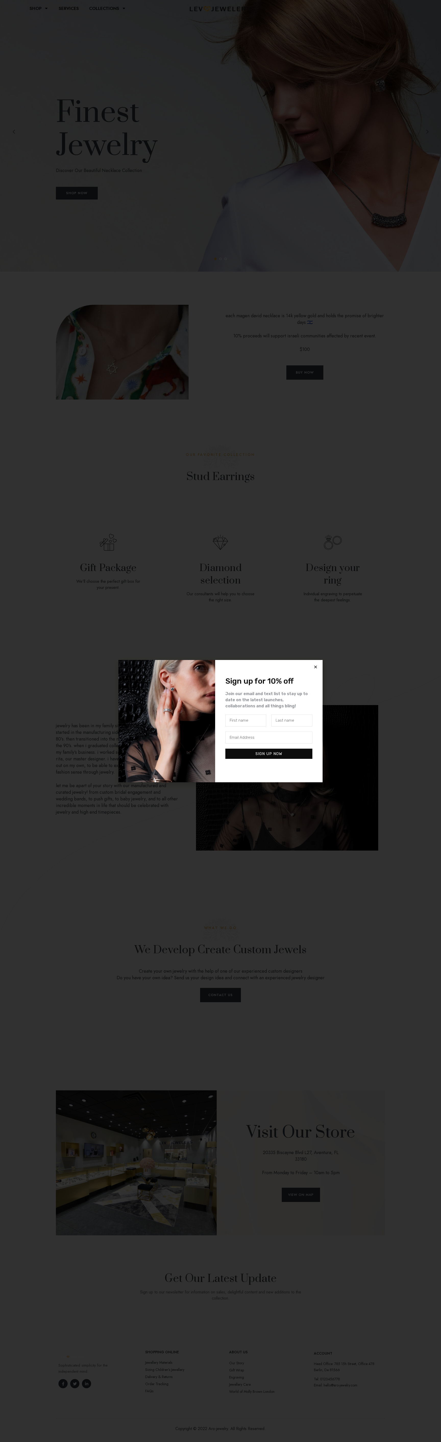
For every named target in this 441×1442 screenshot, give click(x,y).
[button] (315, 667)
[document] (220, 721)
